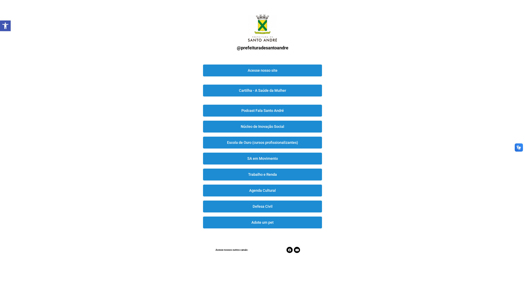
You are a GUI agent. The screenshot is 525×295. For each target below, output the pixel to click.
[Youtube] (297, 250)
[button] (5, 25)
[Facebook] (289, 250)
